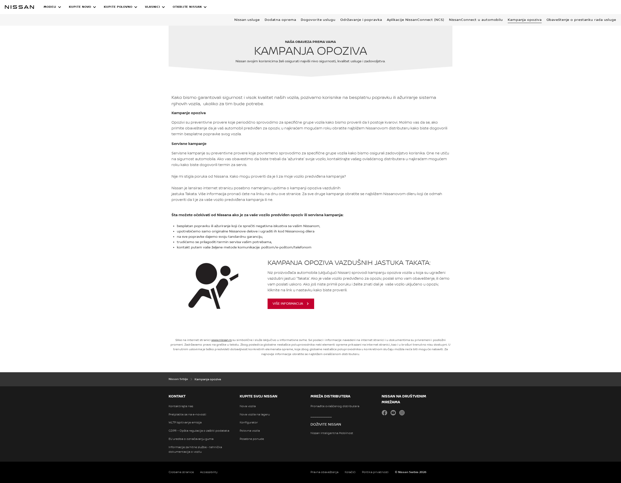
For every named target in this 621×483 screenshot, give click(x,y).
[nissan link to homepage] (19, 7)
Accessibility (209, 472)
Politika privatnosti (375, 472)
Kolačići (350, 472)
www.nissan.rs (221, 340)
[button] (52, 7)
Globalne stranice (181, 472)
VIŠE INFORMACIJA (288, 304)
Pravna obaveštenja (324, 472)
